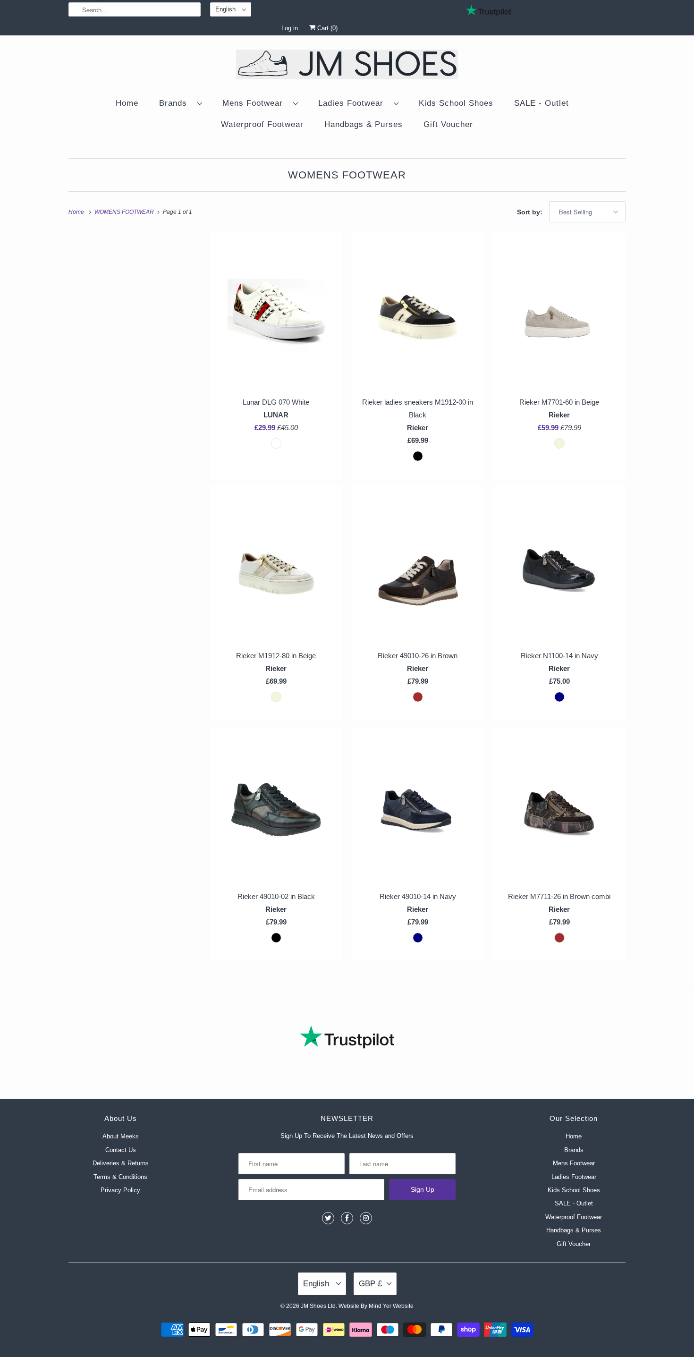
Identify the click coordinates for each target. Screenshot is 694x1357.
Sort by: (530, 212)
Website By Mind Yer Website (376, 1306)
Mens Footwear (255, 103)
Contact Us (120, 1149)
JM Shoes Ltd (318, 1306)
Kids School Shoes (456, 103)
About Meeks (120, 1136)
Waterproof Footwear (262, 124)
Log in (289, 28)
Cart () (326, 28)
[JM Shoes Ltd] (347, 66)
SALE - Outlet (541, 103)
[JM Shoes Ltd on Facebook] (347, 1218)
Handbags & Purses (363, 124)
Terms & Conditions (120, 1176)
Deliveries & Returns (121, 1163)
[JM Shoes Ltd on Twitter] (328, 1218)
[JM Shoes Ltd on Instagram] (366, 1218)
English (226, 9)
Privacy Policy (120, 1190)
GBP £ (370, 1283)
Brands (176, 103)
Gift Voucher (448, 124)
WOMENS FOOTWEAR (347, 175)
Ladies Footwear (353, 103)
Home (127, 103)
